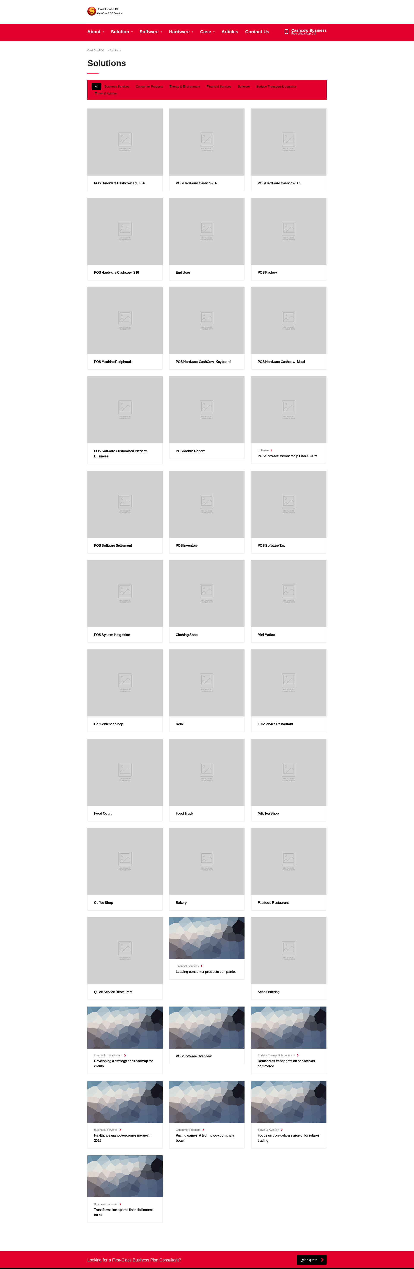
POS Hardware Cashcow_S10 (116, 272)
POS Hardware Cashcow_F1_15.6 (119, 183)
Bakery (181, 903)
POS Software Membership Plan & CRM (287, 456)
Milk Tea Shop (268, 813)
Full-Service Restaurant (275, 724)
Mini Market (266, 635)
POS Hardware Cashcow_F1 (279, 183)
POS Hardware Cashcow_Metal (281, 362)
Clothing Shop (187, 635)
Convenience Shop (108, 724)
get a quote (309, 1260)
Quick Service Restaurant (113, 992)
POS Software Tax (271, 545)
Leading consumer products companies (206, 972)
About (93, 31)
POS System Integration (112, 635)
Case (205, 31)
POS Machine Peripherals (113, 362)
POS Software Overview (194, 1056)
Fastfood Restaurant (273, 903)
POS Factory (267, 272)
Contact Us (257, 31)
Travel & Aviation (106, 93)
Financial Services (219, 86)
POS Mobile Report (190, 451)
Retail (180, 724)
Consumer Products (149, 86)
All (96, 86)
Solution (120, 31)
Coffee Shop (103, 903)
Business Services (117, 86)
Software (149, 31)
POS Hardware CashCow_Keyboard (203, 362)
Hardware (179, 31)
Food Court (102, 813)
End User (183, 272)
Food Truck (184, 813)
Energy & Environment (184, 86)
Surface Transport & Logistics (276, 86)
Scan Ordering (269, 992)
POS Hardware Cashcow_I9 (196, 183)
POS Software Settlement (113, 545)
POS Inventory (187, 545)
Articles (229, 31)
